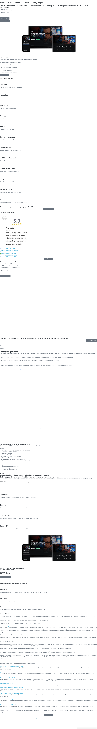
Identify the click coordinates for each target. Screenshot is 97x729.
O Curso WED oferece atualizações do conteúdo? (10, 699)
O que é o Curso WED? (4, 614)
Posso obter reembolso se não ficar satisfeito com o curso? (11, 704)
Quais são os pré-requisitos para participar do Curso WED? (12, 666)
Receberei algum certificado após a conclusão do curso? (11, 687)
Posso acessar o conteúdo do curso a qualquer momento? (11, 693)
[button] (48, 615)
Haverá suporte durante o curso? (6, 683)
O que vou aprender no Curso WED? (7, 677)
